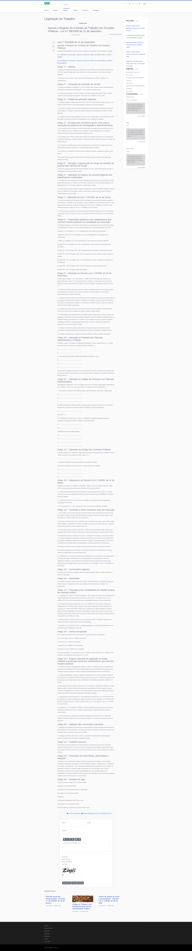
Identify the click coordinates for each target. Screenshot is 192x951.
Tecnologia (95, 10)
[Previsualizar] (79, 839)
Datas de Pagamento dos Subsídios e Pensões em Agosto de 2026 (135, 54)
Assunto (64, 830)
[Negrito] (64, 839)
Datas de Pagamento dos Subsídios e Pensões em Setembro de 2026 (135, 28)
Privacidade (47, 931)
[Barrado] (72, 839)
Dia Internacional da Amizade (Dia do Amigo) (135, 87)
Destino (46, 938)
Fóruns (46, 10)
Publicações (47, 936)
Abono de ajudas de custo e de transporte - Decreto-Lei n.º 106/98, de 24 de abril (109, 900)
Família (75, 10)
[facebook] (126, 3)
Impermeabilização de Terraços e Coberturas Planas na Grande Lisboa (135, 45)
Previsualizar (66, 883)
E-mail (89, 822)
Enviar (74, 883)
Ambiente (84, 10)
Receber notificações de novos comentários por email (96, 813)
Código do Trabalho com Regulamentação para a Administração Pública (82, 906)
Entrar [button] (144, 3)
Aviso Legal (47, 933)
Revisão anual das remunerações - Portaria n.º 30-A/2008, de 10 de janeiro (55, 900)
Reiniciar (80, 883)
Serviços (55, 10)
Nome (63, 822)
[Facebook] (53, 42)
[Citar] (76, 839)
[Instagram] (136, 3)
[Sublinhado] (69, 839)
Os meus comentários (74, 813)
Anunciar (46, 925)
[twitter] (129, 3)
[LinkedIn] (133, 3)
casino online (47, 941)
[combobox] (69, 5)
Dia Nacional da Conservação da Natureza (135, 79)
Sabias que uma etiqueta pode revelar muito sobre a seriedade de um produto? (135, 64)
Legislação (83, 23)
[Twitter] (53, 46)
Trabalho (65, 10)
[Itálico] (67, 839)
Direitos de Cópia (48, 928)
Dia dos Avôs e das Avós (132, 72)
